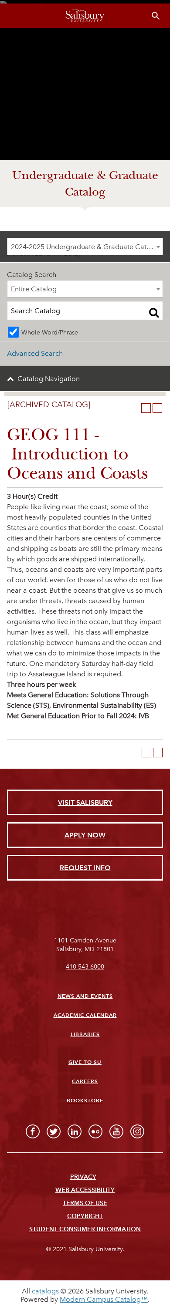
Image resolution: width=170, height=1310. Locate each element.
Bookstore (85, 1100)
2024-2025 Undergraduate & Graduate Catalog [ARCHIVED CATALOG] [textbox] (87, 247)
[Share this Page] (134, 408)
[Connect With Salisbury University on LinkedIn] (75, 1131)
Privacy (83, 1177)
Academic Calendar (85, 1015)
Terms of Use (85, 1203)
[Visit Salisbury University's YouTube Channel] (116, 1131)
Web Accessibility (85, 1190)
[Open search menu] (155, 15)
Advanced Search (35, 353)
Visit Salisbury (85, 802)
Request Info (85, 868)
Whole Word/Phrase (49, 332)
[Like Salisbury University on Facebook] (33, 1131)
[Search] (154, 312)
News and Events (85, 996)
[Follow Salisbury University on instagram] (137, 1131)
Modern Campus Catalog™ (104, 1299)
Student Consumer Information (85, 1229)
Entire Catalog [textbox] (34, 289)
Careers (85, 1081)
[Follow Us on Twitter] (54, 1131)
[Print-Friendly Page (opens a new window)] (146, 408)
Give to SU (85, 1062)
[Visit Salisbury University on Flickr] (95, 1131)
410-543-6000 (85, 966)
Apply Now (85, 835)
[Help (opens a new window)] (157, 408)
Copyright (85, 1216)
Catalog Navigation (48, 379)
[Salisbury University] (85, 16)
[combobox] (85, 246)
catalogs (45, 1291)
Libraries (85, 1034)
